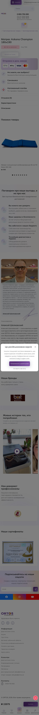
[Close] (35, 346)
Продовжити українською (19, 363)
